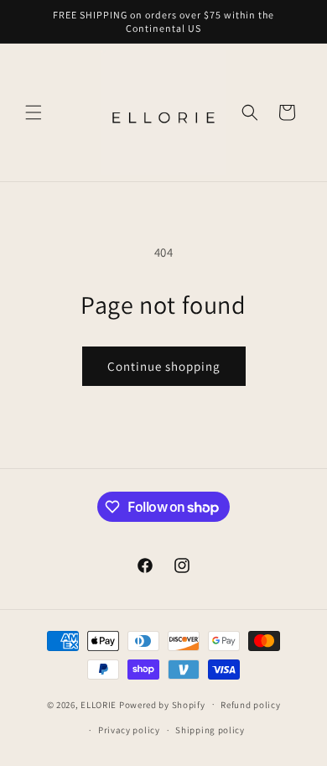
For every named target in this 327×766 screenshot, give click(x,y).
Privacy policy (129, 730)
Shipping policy (210, 730)
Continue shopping (164, 366)
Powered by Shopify (162, 704)
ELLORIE (98, 704)
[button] (33, 112)
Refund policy (250, 705)
